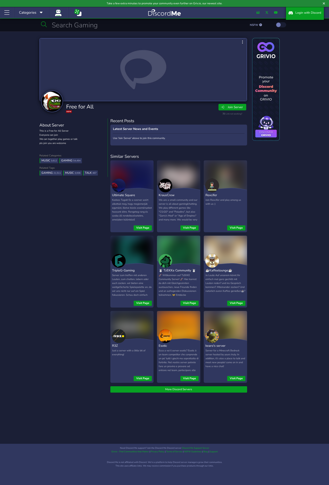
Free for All (80, 106)
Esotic (163, 345)
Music (49, 160)
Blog (205, 451)
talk (90, 173)
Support (214, 451)
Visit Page (142, 228)
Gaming (71, 160)
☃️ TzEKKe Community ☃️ (177, 270)
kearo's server (215, 345)
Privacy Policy (157, 451)
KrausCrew (166, 195)
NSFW (254, 25)
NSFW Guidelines (193, 451)
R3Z (115, 345)
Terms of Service (174, 451)
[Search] (43, 24)
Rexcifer (211, 195)
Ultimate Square (123, 195)
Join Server (235, 107)
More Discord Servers (178, 389)
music (73, 173)
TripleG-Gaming (123, 270)
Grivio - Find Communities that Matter (130, 451)
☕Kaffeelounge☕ (218, 270)
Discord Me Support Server (195, 448)
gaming (51, 173)
